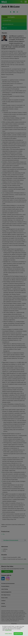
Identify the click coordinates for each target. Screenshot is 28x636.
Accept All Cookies (18, 633)
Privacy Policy (8, 630)
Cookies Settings (8, 633)
